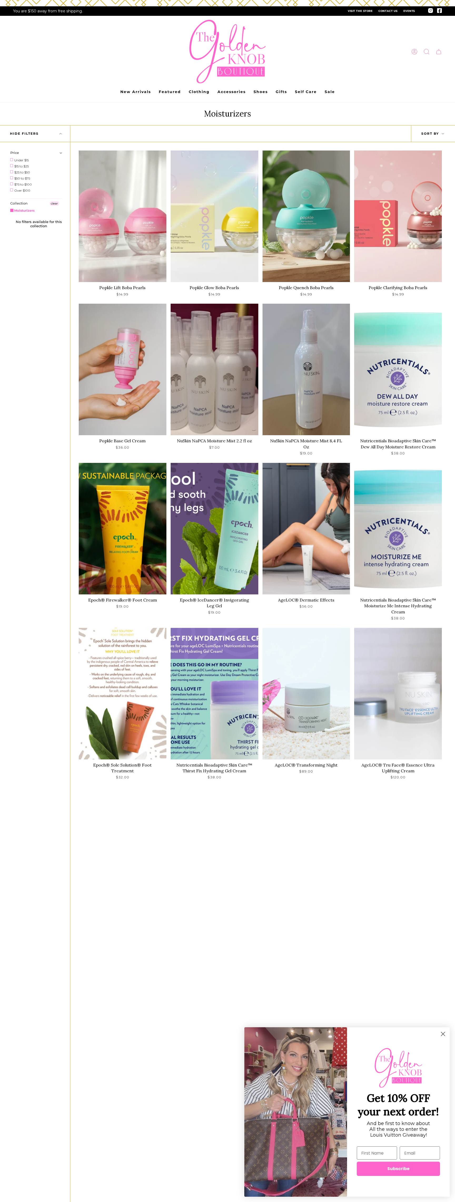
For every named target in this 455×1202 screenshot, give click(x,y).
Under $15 (21, 160)
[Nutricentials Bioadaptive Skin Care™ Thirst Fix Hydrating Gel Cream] (214, 693)
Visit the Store (360, 11)
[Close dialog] (443, 1034)
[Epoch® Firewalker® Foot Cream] (122, 528)
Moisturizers (23, 210)
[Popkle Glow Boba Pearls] (214, 216)
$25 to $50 (21, 172)
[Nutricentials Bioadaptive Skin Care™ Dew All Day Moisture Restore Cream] (398, 369)
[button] (427, 51)
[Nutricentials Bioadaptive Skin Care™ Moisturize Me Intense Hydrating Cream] (398, 528)
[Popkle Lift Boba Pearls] (122, 216)
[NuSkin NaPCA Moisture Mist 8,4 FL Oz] (306, 369)
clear (54, 203)
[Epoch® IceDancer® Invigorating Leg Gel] (214, 528)
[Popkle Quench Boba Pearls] (306, 216)
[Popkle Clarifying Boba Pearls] (398, 216)
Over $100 (21, 190)
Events (409, 11)
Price (14, 153)
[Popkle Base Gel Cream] (122, 369)
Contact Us (387, 11)
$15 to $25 (21, 166)
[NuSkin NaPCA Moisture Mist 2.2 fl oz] (214, 369)
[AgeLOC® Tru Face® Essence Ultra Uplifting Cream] (398, 693)
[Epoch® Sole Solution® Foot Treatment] (122, 693)
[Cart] (439, 51)
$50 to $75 (21, 178)
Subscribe (398, 1169)
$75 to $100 (22, 184)
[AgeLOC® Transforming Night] (306, 693)
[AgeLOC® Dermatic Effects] (306, 528)
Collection (19, 203)
